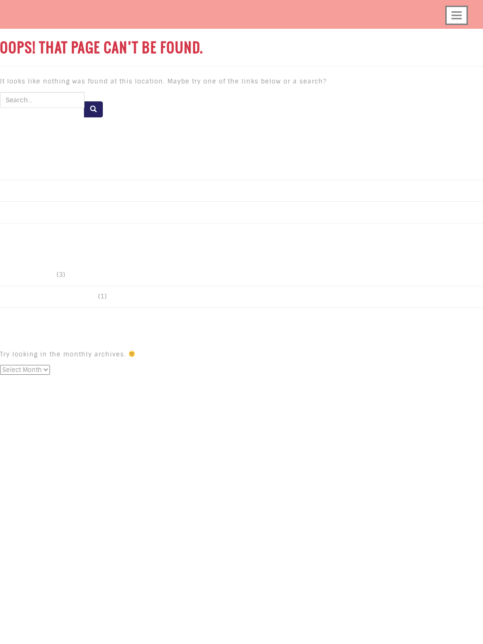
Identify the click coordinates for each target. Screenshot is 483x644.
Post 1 (17, 212)
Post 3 (17, 169)
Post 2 (17, 190)
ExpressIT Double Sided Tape (51, 296)
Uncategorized (30, 275)
